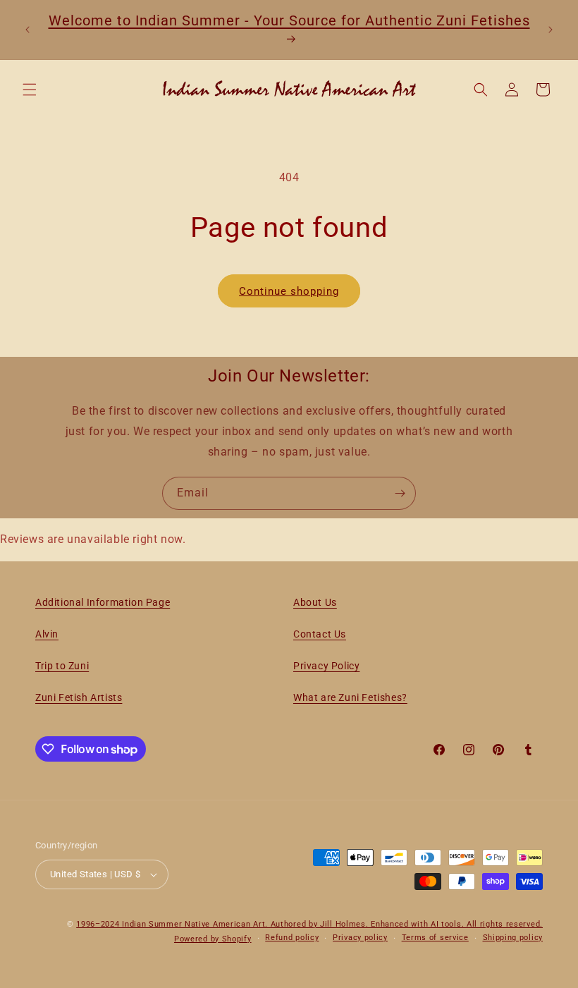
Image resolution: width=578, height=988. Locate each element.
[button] (29, 89)
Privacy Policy (326, 665)
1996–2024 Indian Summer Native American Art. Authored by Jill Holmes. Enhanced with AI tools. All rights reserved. (309, 924)
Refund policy (292, 937)
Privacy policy (360, 937)
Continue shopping (289, 291)
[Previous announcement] (27, 29)
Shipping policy (513, 937)
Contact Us (319, 634)
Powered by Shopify (213, 939)
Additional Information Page (102, 602)
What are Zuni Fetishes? (350, 697)
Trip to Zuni (62, 665)
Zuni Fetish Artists (78, 697)
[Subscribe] (399, 493)
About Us (315, 602)
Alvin (47, 634)
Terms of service (435, 937)
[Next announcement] (550, 29)
